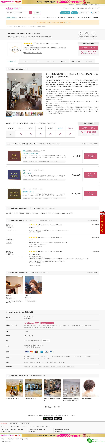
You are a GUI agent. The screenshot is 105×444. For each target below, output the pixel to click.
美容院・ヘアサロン (12, 17)
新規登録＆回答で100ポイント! (74, 4)
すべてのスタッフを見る (92, 272)
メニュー (24, 61)
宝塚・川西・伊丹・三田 (23, 26)
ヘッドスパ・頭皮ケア (30, 358)
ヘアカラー (35, 356)
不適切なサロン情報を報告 (52, 407)
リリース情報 (65, 415)
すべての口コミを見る (92, 220)
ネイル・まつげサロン (24, 17)
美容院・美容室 (9, 26)
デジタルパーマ (59, 356)
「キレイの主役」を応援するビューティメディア (12, 429)
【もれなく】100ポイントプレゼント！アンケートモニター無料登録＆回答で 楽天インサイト (31, 426)
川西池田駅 (61, 362)
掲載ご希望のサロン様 (93, 8)
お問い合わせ (54, 415)
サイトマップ (47, 415)
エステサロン (36, 17)
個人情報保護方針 (10, 439)
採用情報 (26, 439)
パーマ (51, 356)
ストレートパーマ (76, 356)
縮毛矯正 (68, 356)
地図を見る (46, 340)
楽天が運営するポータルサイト (62, 429)
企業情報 (3, 439)
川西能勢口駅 (33, 26)
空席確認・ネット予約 (88, 47)
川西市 (31, 362)
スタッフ (63, 61)
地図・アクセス (76, 61)
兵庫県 (15, 26)
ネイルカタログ (72, 17)
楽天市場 (96, 4)
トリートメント (87, 356)
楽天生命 (91, 4)
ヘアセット (40, 358)
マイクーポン (84, 12)
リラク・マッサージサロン (49, 17)
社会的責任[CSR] (19, 439)
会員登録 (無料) (65, 12)
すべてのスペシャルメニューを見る (89, 143)
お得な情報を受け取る (82, 8)
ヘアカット (27, 356)
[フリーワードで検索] (30, 12)
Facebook (71, 415)
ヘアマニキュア (44, 356)
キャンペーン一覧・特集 (84, 17)
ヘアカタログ (61, 17)
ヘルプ (73, 8)
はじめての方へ (67, 8)
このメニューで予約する (90, 156)
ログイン (74, 12)
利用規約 (41, 415)
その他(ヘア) (49, 358)
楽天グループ (85, 4)
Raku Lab (95, 17)
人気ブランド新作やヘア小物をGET (37, 429)
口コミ (37, 61)
